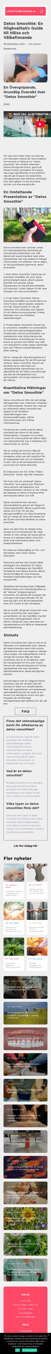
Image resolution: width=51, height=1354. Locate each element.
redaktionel (10, 48)
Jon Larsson (34, 44)
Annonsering (25, 1331)
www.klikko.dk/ (28, 1317)
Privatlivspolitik (29, 1350)
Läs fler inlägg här (25, 845)
